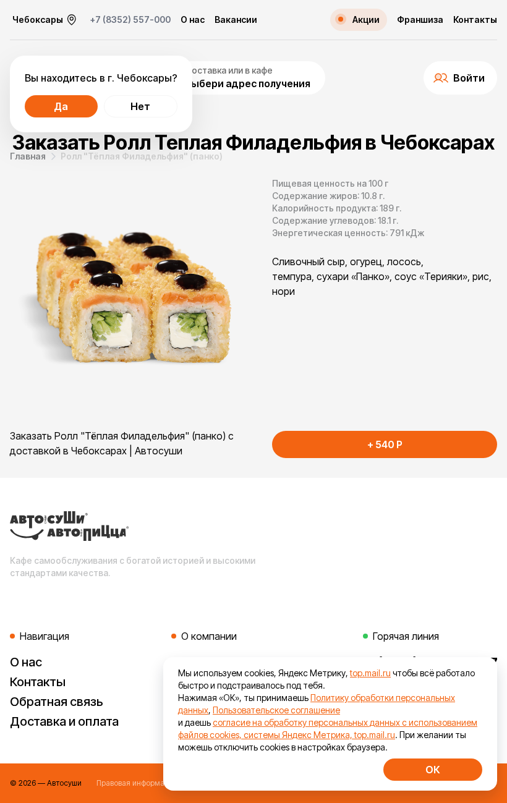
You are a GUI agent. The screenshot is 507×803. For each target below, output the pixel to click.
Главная (28, 156)
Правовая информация (136, 783)
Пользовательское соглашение (276, 710)
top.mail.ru (370, 673)
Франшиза (420, 19)
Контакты (475, 19)
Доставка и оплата (64, 721)
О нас (193, 19)
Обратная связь (56, 701)
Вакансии (236, 19)
